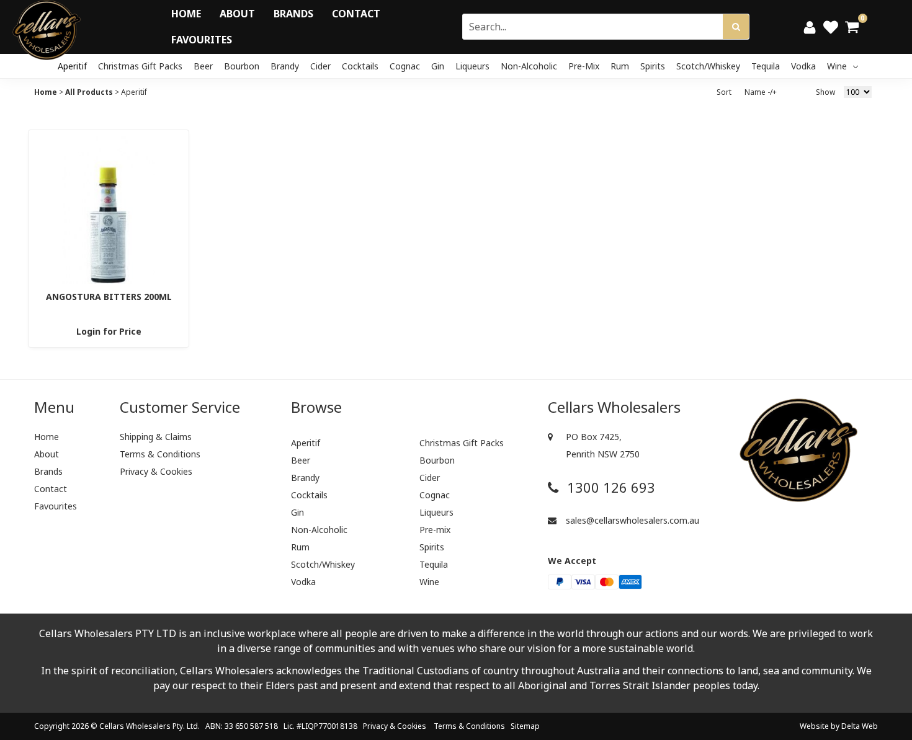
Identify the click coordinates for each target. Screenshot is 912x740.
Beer (203, 66)
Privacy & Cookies (156, 471)
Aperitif (72, 66)
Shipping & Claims (156, 437)
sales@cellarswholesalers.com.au (631, 520)
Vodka (803, 66)
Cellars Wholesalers (135, 726)
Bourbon (241, 66)
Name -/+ (760, 92)
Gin (437, 66)
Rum (619, 66)
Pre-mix (583, 66)
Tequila (765, 66)
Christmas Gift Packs (140, 66)
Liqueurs (472, 66)
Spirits (652, 66)
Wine (838, 66)
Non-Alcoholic (529, 66)
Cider (320, 66)
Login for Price (108, 331)
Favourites (201, 39)
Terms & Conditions (160, 454)
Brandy (284, 66)
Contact (356, 13)
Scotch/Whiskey (708, 66)
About (237, 13)
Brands (293, 13)
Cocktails (360, 66)
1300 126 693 (609, 487)
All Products (89, 92)
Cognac (405, 66)
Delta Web (859, 726)
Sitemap (525, 726)
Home (186, 13)
